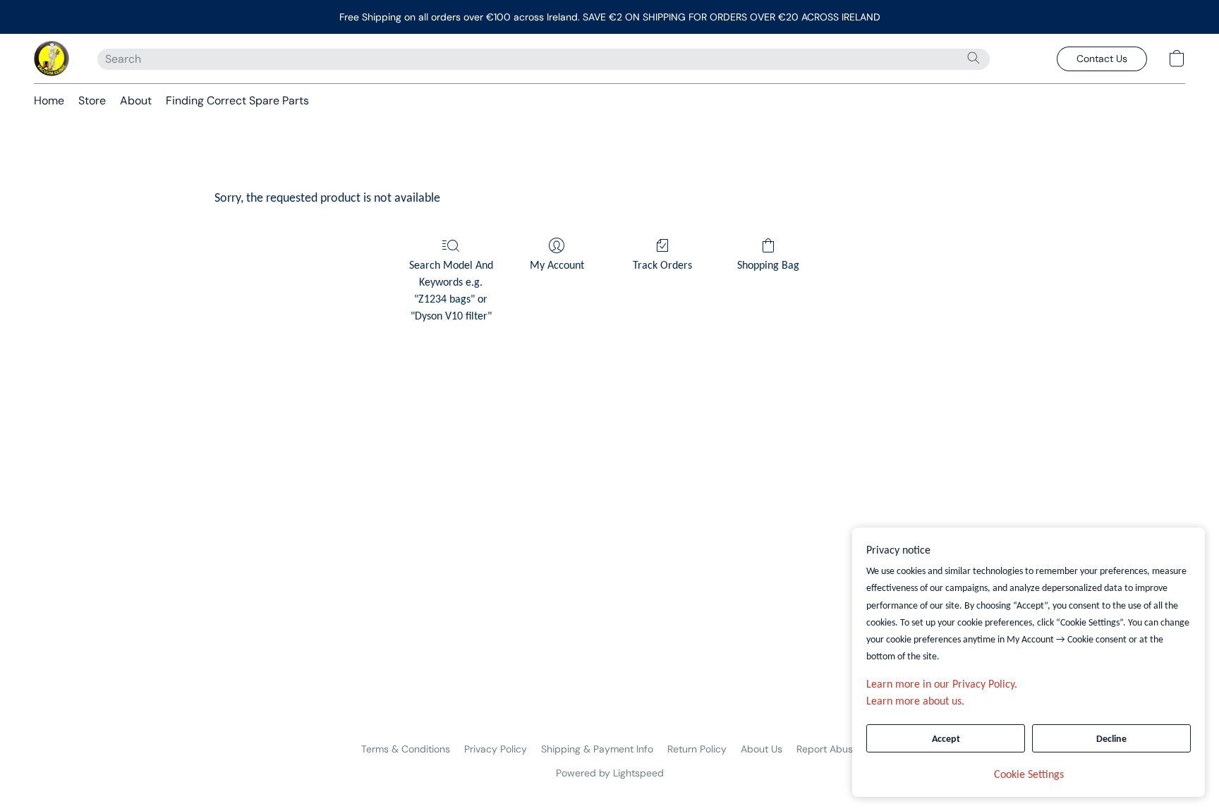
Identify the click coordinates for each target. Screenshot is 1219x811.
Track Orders (662, 266)
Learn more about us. (915, 701)
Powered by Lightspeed (610, 773)
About (136, 100)
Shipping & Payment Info (597, 749)
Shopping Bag (768, 266)
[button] (51, 58)
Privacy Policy (495, 749)
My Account (557, 266)
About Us (761, 749)
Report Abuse (827, 749)
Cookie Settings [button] (1029, 775)
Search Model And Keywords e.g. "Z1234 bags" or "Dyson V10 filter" (451, 291)
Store (92, 100)
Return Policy (697, 749)
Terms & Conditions (405, 749)
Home (49, 100)
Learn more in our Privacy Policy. (941, 684)
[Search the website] (973, 58)
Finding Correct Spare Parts (237, 100)
